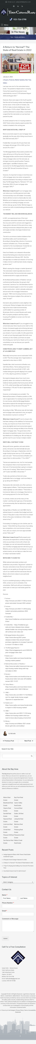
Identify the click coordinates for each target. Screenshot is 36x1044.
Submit (5, 938)
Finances (11, 80)
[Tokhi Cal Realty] (18, 12)
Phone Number (8, 903)
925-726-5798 (19, 19)
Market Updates (20, 80)
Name (4, 895)
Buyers (6, 80)
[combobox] (18, 882)
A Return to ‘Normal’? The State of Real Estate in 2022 (18, 862)
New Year (28, 80)
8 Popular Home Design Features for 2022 (15, 859)
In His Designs (11, 1010)
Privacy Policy (19, 1010)
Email (4, 911)
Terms (26, 1010)
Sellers (5, 83)
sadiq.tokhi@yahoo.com (23, 2)
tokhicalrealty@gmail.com (12, 978)
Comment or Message (10, 919)
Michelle (13, 733)
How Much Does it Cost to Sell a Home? (14, 871)
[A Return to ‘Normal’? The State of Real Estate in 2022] (18, 63)
